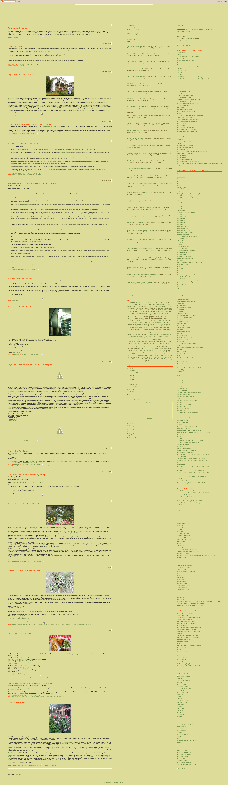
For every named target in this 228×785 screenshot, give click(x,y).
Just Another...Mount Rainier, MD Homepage (188, 631)
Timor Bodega (180, 475)
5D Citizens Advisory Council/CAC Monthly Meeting (75, 461)
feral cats (130, 325)
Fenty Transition (181, 52)
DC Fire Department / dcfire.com (185, 147)
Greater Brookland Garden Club (158, 331)
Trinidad (179, 376)
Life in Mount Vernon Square (184, 319)
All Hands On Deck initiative (35, 461)
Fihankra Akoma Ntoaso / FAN (184, 117)
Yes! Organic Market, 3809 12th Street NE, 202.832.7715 (191, 483)
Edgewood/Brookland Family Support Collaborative (190, 115)
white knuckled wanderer (183, 408)
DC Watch (179, 575)
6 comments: (37, 113)
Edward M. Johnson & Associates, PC (187, 450)
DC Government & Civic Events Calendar (137, 31)
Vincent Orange (137, 357)
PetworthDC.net (181, 349)
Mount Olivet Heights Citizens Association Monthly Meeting (142, 248)
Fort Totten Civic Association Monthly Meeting (139, 215)
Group (77, 753)
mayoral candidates (159, 338)
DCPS (147, 320)
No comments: (38, 36)
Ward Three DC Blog (182, 390)
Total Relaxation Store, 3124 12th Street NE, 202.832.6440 (192, 477)
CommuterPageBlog (182, 248)
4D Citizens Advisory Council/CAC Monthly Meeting (140, 53)
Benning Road (157, 306)
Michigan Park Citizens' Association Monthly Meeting (26, 475)
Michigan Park (147, 339)
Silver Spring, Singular (182, 655)
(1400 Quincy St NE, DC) (14, 555)
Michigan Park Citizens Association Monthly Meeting (140, 239)
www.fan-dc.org (39, 404)
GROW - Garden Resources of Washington (188, 119)
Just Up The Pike (181, 633)
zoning (9, 272)
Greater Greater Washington (55, 31)
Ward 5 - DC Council (182, 123)
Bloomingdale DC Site (182, 206)
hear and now (180, 303)
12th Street (14, 624)
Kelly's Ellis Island (181, 456)
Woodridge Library (166, 359)
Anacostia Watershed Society (184, 189)
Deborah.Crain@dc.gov (18, 617)
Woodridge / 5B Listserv (183, 410)
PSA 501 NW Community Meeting (135, 61)
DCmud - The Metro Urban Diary (185, 258)
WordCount (130, 448)
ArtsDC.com (180, 511)
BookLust (129, 427)
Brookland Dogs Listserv (183, 226)
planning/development (66, 270)
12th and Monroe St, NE (59, 550)
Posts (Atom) (18, 774)
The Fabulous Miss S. (182, 686)
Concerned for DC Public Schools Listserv (188, 103)
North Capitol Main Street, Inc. (184, 337)
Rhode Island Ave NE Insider (184, 361)
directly (86, 290)
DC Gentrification (181, 254)
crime (28, 134)
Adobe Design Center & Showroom (186, 494)
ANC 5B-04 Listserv (182, 75)
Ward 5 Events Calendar (133, 29)
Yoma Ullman (16, 559)
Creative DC (180, 525)
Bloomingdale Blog (181, 202)
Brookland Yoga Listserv (183, 234)
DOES (167, 320)
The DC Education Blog (183, 105)
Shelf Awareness (131, 446)
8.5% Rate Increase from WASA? (20, 306)
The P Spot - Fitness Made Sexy (185, 468)
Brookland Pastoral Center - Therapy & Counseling (190, 430)
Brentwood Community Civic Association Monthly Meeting (142, 183)
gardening (131, 329)
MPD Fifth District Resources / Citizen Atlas (188, 161)
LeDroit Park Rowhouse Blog (184, 317)
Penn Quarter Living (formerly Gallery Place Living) (190, 347)
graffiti (128, 331)
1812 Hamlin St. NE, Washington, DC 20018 (19, 660)
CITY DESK (180, 242)
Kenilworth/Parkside (143, 336)
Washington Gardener (182, 402)
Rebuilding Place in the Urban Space (186, 357)
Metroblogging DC (181, 188)
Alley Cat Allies (181, 81)
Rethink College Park (182, 647)
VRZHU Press (180, 547)
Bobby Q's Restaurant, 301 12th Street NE (188, 426)
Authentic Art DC (181, 515)
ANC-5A (13, 270)
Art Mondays (180, 505)
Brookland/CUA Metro (28, 624)
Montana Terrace (149, 341)
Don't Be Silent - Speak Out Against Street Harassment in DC (192, 151)
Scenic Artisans (181, 541)
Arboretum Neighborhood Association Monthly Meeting (141, 160)
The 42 (178, 291)
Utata (178, 738)
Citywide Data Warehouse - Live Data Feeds (188, 56)
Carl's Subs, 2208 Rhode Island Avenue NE (188, 442)
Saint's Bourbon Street (17, 659)
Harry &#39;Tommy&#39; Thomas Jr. (154, 332)
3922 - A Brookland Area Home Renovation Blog (189, 412)
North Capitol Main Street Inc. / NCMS (156, 345)
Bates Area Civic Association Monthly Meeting (139, 168)
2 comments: (33, 133)
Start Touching (180, 714)
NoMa (145, 345)
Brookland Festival (145, 311)
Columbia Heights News (183, 246)
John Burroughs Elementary (48, 677)
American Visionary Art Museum (185, 724)
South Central (159, 353)
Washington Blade (181, 581)
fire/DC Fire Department (140, 326)
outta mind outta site (182, 702)
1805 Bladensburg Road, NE (29, 462)
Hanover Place (139, 332)
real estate (85, 270)
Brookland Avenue (181, 216)
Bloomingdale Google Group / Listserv (186, 208)
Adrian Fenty (148, 302)
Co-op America (180, 728)
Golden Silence (181, 690)
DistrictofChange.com (182, 270)
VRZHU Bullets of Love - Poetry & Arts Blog (188, 549)
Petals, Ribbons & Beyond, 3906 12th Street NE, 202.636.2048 (193, 466)
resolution (97, 50)
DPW (132, 322)
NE (151, 343)
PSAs (81, 270)
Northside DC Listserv (182, 339)
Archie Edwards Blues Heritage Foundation (188, 499)
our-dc (178, 345)
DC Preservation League (183, 89)
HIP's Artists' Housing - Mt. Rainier (186, 623)
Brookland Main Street (157, 311)
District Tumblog (181, 272)
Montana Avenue (140, 341)
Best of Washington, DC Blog (184, 196)
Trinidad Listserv (181, 378)
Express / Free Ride (182, 285)
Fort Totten (146, 327)
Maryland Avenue (149, 338)
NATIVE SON (180, 325)
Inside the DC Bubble (182, 313)
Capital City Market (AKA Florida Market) (187, 236)
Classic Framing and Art (183, 523)
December (133, 370)
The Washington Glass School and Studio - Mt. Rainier (191, 666)
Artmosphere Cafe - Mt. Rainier (185, 613)
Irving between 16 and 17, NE (20, 667)
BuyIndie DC (180, 434)
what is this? (149, 418)
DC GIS (179, 62)
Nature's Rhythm (181, 464)
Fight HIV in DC (131, 27)
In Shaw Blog (180, 309)
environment (49, 696)
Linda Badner (16, 352)
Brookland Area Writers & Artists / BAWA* (187, 519)
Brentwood (145, 308)
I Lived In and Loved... (16, 46)
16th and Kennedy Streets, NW (71, 537)
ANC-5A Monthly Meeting (133, 115)
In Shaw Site (180, 311)
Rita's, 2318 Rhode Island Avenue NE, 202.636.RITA (190, 471)
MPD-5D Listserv (181, 157)
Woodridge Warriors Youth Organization (187, 131)
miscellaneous (14, 37)
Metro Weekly (180, 577)
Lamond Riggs (159, 336)
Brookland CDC (181, 220)
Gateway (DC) (138, 329)
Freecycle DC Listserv (182, 293)
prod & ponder (180, 708)
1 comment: (36, 675)
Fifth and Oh (180, 287)
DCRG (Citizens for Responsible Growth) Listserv (189, 262)
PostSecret (180, 706)
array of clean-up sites (86, 531)
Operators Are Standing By (20, 674)
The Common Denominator (184, 567)
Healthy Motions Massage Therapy (186, 452)
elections (144, 324)
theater (151, 355)
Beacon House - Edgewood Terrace (186, 83)
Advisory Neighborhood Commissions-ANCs (188, 66)
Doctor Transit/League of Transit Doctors (187, 275)
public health (167, 348)
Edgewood (131, 324)
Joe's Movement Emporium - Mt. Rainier (187, 629)
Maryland (142, 338)
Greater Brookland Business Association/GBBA (141, 331)
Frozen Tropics (181, 295)
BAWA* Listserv (181, 521)
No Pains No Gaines (182, 335)
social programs (42, 441)
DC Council (131, 320)
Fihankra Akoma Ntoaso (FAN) (49, 387)
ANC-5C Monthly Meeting (133, 130)
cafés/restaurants (21, 134)
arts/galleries (142, 306)
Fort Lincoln (138, 327)
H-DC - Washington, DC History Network (187, 121)
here (58, 34)
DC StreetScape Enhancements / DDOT (187, 111)
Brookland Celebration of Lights (143, 309)
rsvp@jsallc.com (28, 621)
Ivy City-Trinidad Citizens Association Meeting (139, 222)
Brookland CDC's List (182, 420)
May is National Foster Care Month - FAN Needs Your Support (30, 365)
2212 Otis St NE (72, 200)
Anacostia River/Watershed (17, 696)
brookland (202, 29)
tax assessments (140, 355)
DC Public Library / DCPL (183, 91)
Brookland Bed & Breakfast (184, 428)
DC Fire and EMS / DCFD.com (185, 145)
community (27, 270)
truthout (179, 736)
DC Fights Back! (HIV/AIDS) (184, 252)
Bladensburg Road (20, 465)
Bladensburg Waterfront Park (72, 533)
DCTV (178, 573)
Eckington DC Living (182, 279)
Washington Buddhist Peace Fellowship (187, 740)
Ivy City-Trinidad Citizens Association (186, 315)
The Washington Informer (183, 585)
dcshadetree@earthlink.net (25, 551)
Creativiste (179, 682)
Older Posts (109, 771)
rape (153, 350)
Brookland (179, 214)
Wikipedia (179, 742)
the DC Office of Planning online (20, 618)
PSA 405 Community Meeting (134, 46)
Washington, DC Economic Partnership (187, 400)
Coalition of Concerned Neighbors (135, 138)
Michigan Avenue (69, 624)
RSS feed (187, 45)
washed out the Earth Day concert (65, 527)
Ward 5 (145, 357)
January (132, 386)
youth (51, 441)
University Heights (46, 134)
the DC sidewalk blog (182, 264)
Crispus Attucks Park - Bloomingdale (186, 250)
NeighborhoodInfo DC (182, 329)
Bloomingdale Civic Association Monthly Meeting (139, 175)
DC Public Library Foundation (184, 97)
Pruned (129, 442)
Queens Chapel (141, 350)
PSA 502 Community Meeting (134, 76)
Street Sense (180, 579)
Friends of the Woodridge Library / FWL (159, 327)
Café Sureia (180, 438)
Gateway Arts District (182, 615)
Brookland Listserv (181, 224)
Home (56, 771)
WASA (12, 355)
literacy (137, 338)
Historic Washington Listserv (184, 307)
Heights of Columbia (182, 305)
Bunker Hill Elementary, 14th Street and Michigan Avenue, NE (28, 482)
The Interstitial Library (132, 438)
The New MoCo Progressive (184, 660)
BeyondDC (179, 200)
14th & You (179, 289)
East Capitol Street (139, 322)
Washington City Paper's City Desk (186, 396)
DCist (178, 185)
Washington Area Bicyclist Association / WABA (189, 392)
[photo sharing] (60, 281)
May (131, 377)
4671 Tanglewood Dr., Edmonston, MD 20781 (80, 543)
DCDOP (62, 624)
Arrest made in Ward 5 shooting (19, 451)
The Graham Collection (183, 533)
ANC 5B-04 (180, 73)
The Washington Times (183, 589)
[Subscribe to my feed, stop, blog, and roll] (181, 45)
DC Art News (180, 531)
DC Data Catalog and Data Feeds (185, 60)
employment (151, 324)
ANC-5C (140, 304)
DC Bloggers (180, 183)
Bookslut (129, 432)
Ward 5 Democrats (152, 357)
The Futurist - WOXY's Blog (184, 688)
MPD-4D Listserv (181, 155)
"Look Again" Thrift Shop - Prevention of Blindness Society (192, 460)
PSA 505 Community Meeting (134, 99)
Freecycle (179, 732)
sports (134, 355)
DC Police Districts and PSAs (184, 149)
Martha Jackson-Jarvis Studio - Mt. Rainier (188, 637)
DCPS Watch (180, 107)
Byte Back (179, 85)
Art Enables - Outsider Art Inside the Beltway (188, 503)
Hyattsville (151, 334)
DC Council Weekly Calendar (134, 34)
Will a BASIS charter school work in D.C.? (188, 605)
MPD (135, 343)
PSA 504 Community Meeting (134, 91)
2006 (130, 392)
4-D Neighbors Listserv (183, 139)
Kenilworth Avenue (134, 336)
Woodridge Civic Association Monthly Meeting (139, 282)
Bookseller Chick (131, 430)
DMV (163, 320)
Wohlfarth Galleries (182, 557)
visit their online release (39, 350)
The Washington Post (182, 587)
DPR (170, 320)
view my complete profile (183, 31)
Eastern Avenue (158, 322)
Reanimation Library (132, 444)
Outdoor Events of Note (16, 702)
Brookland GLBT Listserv (183, 230)
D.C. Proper (180, 260)
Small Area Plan (89, 624)
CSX (170, 319)
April (131, 379)
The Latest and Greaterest (17, 28)
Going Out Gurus (181, 297)
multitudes (179, 698)
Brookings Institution (182, 726)
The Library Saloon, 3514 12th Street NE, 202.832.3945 (191, 458)
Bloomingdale (131, 308)
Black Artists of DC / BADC (184, 517)
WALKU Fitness (181, 479)
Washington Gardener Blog (184, 404)
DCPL (143, 320)
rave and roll (180, 710)
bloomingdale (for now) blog (184, 204)
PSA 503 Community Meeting (134, 83)
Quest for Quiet (181, 353)
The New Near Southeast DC (184, 327)
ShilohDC (179, 372)
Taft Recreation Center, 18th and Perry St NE (24, 241)
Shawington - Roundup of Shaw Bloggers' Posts (189, 368)
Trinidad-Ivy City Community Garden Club (187, 380)
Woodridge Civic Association (152, 359)
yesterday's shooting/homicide (50, 126)
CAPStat (179, 54)
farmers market (15, 300)
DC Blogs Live (180, 181)
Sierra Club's (67, 742)
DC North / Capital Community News (186, 571)
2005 (130, 394)
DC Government (181, 64)
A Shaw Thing (180, 370)
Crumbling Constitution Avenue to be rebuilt (188, 603)
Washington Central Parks (183, 394)
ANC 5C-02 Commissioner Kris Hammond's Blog (189, 77)
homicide (32, 134)
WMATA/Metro (132, 359)
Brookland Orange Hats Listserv (185, 232)
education (138, 324)
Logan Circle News (181, 323)
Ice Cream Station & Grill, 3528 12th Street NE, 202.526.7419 (193, 454)
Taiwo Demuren (25, 204)
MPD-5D (44, 465)
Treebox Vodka (181, 374)
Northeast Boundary (152, 346)
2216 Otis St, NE (80, 222)
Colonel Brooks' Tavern (183, 444)
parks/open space (56, 270)
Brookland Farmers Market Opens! (20, 278)
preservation (76, 270)
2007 (130, 389)
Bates (151, 306)
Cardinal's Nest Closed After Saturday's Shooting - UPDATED (29, 124)
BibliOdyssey (130, 426)
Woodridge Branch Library (183, 93)
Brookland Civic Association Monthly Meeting (138, 192)
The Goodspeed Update (183, 299)
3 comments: (37, 354)
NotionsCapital (180, 341)
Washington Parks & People (184, 406)
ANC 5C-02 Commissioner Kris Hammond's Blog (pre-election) (193, 79)
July (131, 375)
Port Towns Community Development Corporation (189, 645)
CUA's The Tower (181, 569)
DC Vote (179, 113)
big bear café (180, 424)
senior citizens (154, 352)
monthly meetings (46, 270)
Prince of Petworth (181, 351)
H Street (55, 696)
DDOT (156, 320)
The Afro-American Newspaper (184, 565)
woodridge (197, 29)
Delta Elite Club (181, 446)
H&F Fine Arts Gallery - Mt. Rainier (186, 621)
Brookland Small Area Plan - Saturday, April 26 (24, 570)
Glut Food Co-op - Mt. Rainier (184, 619)
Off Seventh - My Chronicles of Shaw (186, 343)
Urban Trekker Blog (182, 388)
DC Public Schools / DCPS (184, 101)
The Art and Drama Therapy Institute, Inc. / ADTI (189, 501)
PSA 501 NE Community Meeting (135, 68)
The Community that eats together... (20, 633)
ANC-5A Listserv (181, 68)
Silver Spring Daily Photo (183, 651)
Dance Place (180, 527)
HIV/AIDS (138, 334)
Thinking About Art (181, 545)
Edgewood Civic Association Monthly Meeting (139, 207)
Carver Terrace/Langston (153, 315)
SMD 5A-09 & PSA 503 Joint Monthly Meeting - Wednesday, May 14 (32, 183)
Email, (17, 693)
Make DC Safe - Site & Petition (185, 153)
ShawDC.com (180, 366)
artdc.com (179, 507)
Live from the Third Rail (183, 321)
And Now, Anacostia (182, 192)
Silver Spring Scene (182, 653)
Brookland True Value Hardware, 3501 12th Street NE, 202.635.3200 (194, 432)
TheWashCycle (181, 398)
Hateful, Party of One (182, 692)
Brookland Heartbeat (182, 222)
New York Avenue (138, 345)
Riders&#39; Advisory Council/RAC (142, 352)
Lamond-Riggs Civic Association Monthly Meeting (140, 230)
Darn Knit (179, 529)
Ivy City (156, 334)
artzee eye (179, 513)
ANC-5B (134, 304)
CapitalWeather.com (182, 238)
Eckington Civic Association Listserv (186, 277)
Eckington (165, 322)
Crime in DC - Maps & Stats (184, 141)
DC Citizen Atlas (181, 58)
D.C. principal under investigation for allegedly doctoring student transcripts (196, 601)
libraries (131, 338)
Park (103, 692)
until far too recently (85, 106)
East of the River (149, 322)
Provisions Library (131, 440)
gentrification (158, 329)
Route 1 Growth (181, 649)
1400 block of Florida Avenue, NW (97, 157)
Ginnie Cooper (167, 329)
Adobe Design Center (182, 422)
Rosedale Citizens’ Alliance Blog (185, 364)
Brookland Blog (181, 218)
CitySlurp (179, 244)
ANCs (145, 304)
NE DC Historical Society (133, 145)
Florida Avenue (152, 326)
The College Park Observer (184, 658)
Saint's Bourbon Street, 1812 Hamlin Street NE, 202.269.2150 (193, 472)
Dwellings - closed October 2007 (185, 448)
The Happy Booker (132, 434)
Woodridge (21, 65)
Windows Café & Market (183, 481)
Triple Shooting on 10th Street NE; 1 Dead (23, 144)
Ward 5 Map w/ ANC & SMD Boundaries (187, 129)
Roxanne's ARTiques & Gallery (185, 539)
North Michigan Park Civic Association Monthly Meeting (141, 258)
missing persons (167, 339)
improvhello (180, 694)
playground (147, 348)
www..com (149, 402)
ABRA (142, 302)
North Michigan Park (141, 346)
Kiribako (179, 696)
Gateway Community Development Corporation (189, 617)
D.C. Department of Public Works (16, 537)
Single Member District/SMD (95, 270)
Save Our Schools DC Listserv (185, 109)
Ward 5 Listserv (181, 125)
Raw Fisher (180, 355)
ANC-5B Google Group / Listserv (185, 71)
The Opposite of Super (182, 700)
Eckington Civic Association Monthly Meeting (138, 200)
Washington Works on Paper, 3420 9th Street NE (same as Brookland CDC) (196, 555)
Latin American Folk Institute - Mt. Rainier (187, 635)
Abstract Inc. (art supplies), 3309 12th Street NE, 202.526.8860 (193, 492)
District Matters (181, 268)
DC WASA (24, 339)
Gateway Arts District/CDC (149, 329)
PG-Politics (180, 643)
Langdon (167, 336)
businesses (165, 313)
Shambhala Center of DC (183, 734)
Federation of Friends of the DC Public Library (188, 99)
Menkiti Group (180, 462)
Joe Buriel (48, 546)
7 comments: (33, 64)
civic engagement (20, 270)
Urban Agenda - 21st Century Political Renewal (189, 386)
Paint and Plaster (181, 537)
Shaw (159, 352)
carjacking (141, 315)
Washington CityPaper (182, 583)
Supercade (179, 543)
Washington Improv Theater (184, 553)
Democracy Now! (181, 730)
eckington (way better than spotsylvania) (187, 281)
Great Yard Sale (15, 753)
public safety (38, 134)
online (15, 457)
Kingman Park (152, 336)
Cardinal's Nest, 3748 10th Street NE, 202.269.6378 (190, 440)
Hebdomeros (130, 436)
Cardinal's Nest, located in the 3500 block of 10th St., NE (52, 161)
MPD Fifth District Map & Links (185, 159)
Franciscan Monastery (14, 747)
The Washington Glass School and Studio (187, 551)
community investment (36, 270)
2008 (130, 368)
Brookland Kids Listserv (183, 228)
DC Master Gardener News (184, 256)
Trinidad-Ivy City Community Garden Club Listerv (189, 382)
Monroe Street (132, 341)
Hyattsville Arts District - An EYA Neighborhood (189, 627)
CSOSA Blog (180, 143)
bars (148, 306)
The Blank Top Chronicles (183, 680)
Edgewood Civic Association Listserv (186, 283)
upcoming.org (131, 295)
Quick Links (148, 350)
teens (48, 441)
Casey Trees (180, 240)
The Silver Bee (180, 662)
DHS (160, 320)
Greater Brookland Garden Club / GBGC (187, 301)
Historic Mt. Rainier (182, 625)
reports (11, 98)
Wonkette (179, 716)
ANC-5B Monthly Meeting (133, 123)
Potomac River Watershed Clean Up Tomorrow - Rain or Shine (30, 683)
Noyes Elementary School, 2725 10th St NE (23, 611)
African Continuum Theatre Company (186, 496)
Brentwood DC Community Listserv (186, 212)
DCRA (152, 320)
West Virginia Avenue (166, 357)
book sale (139, 308)
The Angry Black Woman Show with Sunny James (190, 194)
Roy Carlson (180, 712)
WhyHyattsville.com (182, 668)
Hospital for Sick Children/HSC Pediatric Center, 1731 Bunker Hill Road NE (31, 191)
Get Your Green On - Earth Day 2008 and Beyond (25, 504)
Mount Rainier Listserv (182, 641)
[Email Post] (43, 36)
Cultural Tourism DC (182, 87)
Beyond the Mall (181, 210)
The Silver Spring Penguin (183, 664)
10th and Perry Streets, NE (65, 152)
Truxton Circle (180, 384)
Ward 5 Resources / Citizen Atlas (185, 127)
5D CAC (13, 465)
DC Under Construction (183, 266)
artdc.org (179, 509)
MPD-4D (140, 343)
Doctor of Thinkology (182, 684)
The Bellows (180, 678)
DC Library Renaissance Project (185, 95)
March (132, 382)
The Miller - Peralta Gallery (184, 535)
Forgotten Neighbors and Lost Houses (21, 75)
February (132, 384)
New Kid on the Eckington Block (185, 331)
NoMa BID (179, 333)
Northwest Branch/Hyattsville (55, 533)
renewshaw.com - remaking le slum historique (188, 359)
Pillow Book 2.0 (181, 704)
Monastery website (35, 557)
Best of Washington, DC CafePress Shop (187, 198)
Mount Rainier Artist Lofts (183, 639)
